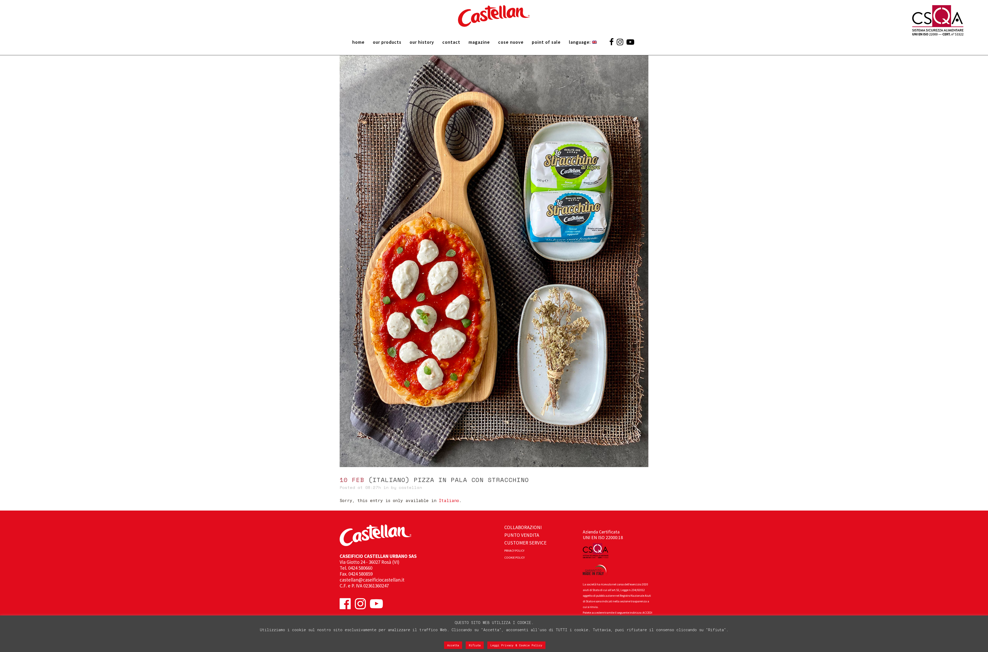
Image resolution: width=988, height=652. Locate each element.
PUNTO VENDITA (521, 535)
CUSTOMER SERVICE (525, 543)
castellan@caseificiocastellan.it (372, 580)
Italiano (449, 500)
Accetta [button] (453, 645)
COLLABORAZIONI (523, 527)
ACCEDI (647, 612)
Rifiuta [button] (475, 645)
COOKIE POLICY (514, 557)
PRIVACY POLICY (514, 550)
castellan (410, 487)
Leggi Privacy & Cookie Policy (516, 645)
